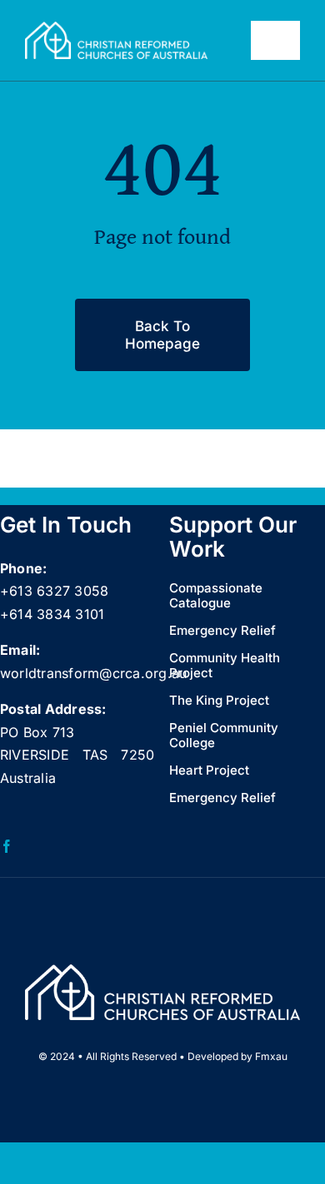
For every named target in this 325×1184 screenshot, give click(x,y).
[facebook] (6, 846)
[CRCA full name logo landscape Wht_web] (116, 28)
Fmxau (271, 1056)
